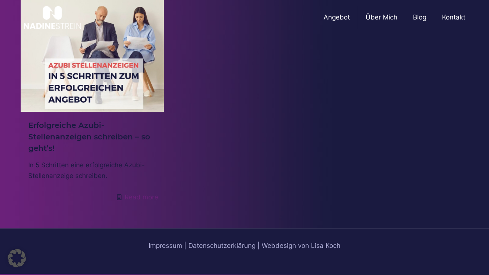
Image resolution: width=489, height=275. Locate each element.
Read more (141, 197)
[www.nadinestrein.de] (52, 17)
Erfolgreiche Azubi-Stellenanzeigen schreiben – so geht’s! (89, 137)
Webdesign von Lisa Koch (301, 245)
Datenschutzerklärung (222, 245)
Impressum (165, 245)
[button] (17, 258)
